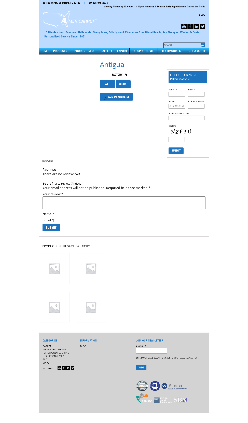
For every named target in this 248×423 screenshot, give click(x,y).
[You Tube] (184, 26)
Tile (45, 359)
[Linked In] (68, 368)
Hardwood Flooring (56, 352)
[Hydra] (91, 268)
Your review (53, 194)
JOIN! (141, 367)
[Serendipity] (54, 307)
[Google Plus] (59, 368)
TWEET (107, 84)
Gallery (106, 51)
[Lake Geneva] (54, 268)
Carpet (47, 346)
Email (48, 220)
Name (48, 214)
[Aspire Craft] (91, 307)
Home (44, 51)
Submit (176, 150)
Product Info (84, 51)
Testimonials (171, 51)
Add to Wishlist (118, 96)
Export (122, 51)
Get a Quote (197, 51)
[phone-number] (196, 26)
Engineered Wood (54, 349)
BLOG (202, 14)
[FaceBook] (190, 26)
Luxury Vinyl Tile (53, 356)
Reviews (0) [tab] (47, 160)
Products (60, 51)
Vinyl (46, 362)
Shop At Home (143, 51)
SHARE (123, 84)
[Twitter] (202, 26)
